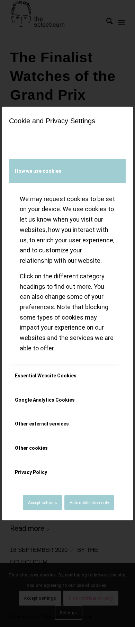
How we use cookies (38, 171)
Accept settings (42, 502)
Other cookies (31, 448)
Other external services (42, 424)
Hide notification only (89, 502)
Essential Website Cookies (45, 375)
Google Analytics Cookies (45, 400)
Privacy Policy (31, 472)
